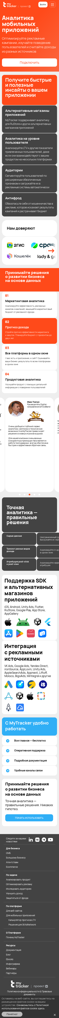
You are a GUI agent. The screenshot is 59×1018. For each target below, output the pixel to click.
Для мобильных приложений (20, 915)
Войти (43, 4)
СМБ (8, 853)
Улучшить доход (14, 893)
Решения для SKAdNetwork (22, 924)
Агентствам (12, 862)
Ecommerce (12, 866)
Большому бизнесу (16, 857)
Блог (8, 954)
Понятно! (12, 1014)
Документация (13, 950)
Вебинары (11, 968)
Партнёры (11, 973)
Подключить (29, 62)
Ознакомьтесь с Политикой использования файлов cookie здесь (25, 1006)
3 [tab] (29, 494)
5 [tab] (39, 494)
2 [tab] (24, 494)
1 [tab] (19, 494)
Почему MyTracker (15, 937)
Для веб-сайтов (14, 910)
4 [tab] (34, 494)
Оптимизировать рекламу (19, 884)
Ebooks (9, 959)
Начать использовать (29, 818)
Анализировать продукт (18, 879)
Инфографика (13, 963)
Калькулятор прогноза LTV (22, 920)
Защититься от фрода (17, 898)
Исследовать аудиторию (18, 888)
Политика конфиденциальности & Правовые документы (29, 993)
